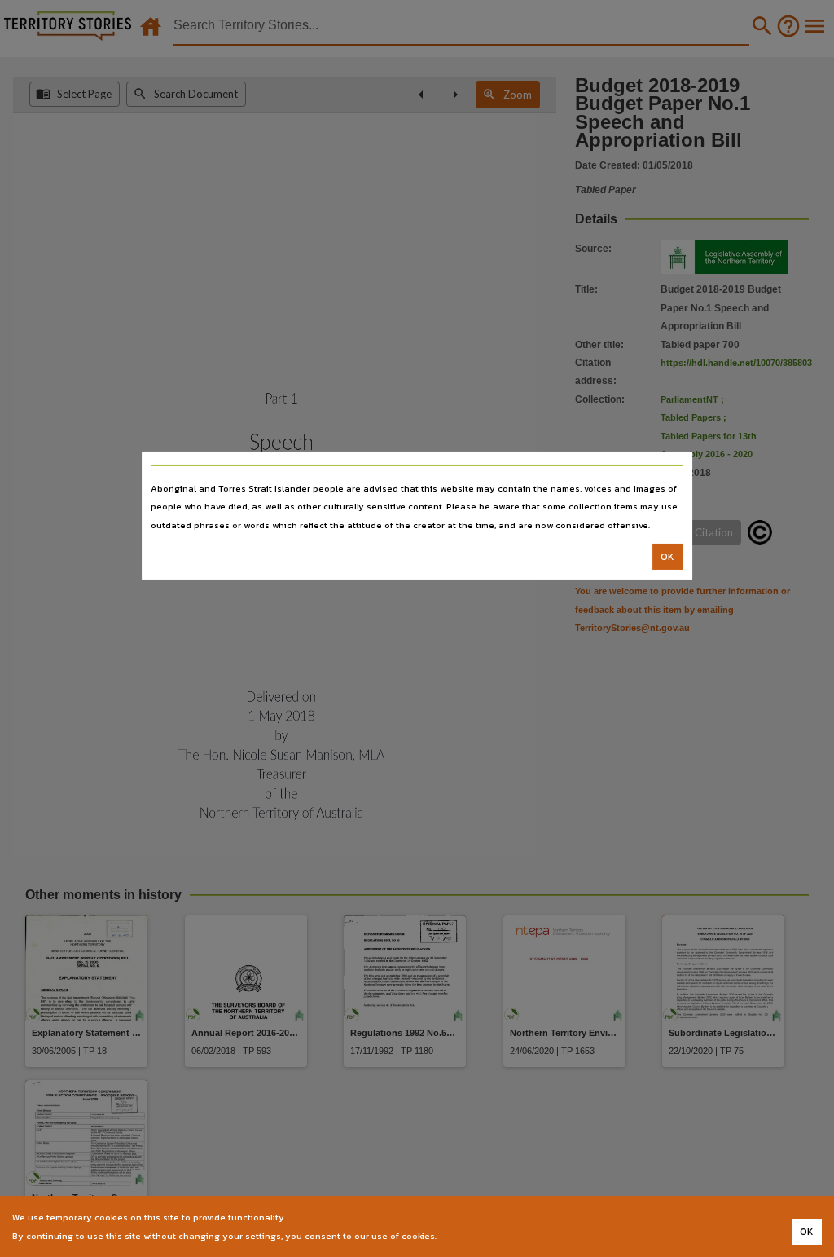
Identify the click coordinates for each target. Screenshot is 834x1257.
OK (667, 556)
